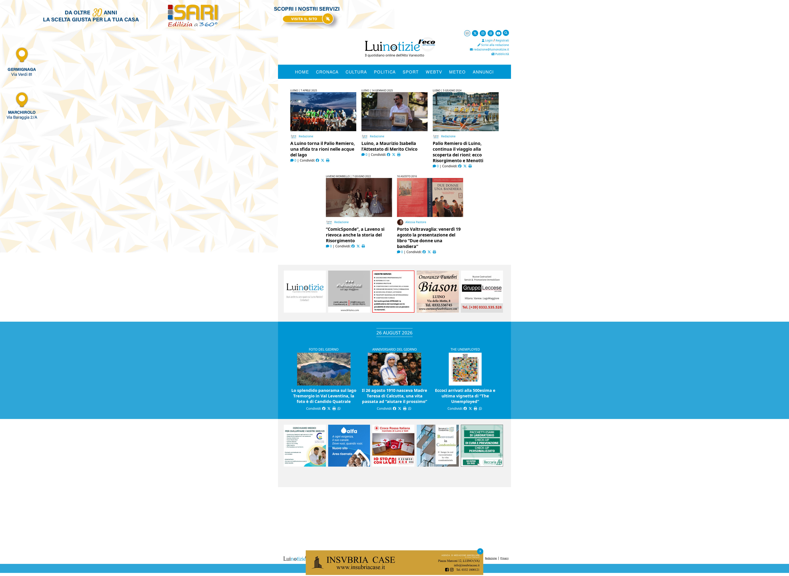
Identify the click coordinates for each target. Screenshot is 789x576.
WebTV (434, 72)
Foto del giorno (324, 349)
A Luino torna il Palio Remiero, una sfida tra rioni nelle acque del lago (322, 149)
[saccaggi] (393, 311)
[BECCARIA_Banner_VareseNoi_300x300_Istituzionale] (482, 465)
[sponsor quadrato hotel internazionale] (349, 311)
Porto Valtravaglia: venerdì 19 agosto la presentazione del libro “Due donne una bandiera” (429, 237)
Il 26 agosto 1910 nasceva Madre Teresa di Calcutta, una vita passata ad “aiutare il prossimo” (394, 396)
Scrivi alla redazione (494, 45)
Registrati (502, 40)
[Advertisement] (394, 520)
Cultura (356, 72)
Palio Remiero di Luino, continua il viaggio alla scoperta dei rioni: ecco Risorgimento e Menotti (458, 151)
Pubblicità (501, 54)
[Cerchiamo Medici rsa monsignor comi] (305, 465)
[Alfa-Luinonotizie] (349, 465)
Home (302, 72)
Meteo (457, 72)
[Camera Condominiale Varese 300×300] (438, 465)
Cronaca (327, 72)
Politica (385, 72)
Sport (411, 72)
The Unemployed (465, 349)
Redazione (306, 136)
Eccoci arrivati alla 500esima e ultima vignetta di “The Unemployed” (465, 396)
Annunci (483, 72)
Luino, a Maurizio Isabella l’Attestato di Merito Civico (389, 146)
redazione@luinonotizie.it (491, 49)
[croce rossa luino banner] (393, 465)
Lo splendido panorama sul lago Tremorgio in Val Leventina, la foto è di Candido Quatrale (323, 396)
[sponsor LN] (305, 311)
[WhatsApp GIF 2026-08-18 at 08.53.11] (394, 573)
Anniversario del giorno (394, 349)
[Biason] (438, 311)
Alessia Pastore (415, 222)
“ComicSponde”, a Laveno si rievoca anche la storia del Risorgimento (355, 234)
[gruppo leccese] (482, 311)
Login (488, 40)
